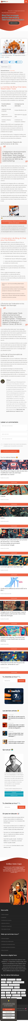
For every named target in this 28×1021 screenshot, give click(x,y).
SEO (6, 10)
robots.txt (8, 995)
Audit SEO (4, 917)
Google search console (19, 55)
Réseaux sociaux (16, 995)
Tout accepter (8, 1009)
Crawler (3, 496)
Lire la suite (14, 482)
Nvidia (3, 992)
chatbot (24, 258)
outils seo (14, 992)
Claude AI (9, 982)
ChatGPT (19, 979)
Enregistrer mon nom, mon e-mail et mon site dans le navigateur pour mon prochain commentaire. (15, 445)
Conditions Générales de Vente (8, 944)
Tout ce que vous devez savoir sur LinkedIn (13, 825)
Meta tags (17, 987)
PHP (19, 992)
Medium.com (14, 795)
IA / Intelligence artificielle (7, 987)
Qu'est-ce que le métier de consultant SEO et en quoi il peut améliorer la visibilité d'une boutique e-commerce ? (14, 819)
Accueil (3, 10)
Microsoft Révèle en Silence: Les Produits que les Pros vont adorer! (14, 222)
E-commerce (4, 984)
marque (20, 155)
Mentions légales (5, 938)
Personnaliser (8, 1015)
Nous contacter (5, 950)
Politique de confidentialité (7, 941)
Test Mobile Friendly (6, 929)
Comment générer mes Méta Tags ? (12, 567)
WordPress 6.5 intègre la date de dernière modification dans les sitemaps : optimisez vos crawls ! (14, 472)
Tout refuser (9, 1012)
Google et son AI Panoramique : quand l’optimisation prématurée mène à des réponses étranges (13, 613)
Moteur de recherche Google (19, 990)
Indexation (4, 109)
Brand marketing (11, 979)
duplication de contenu (18, 982)
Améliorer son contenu (6, 920)
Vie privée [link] (8, 1017)
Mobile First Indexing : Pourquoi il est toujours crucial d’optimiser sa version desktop (13, 639)
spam (8, 997)
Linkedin (14, 792)
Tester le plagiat (5, 914)
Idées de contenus (6, 923)
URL (5, 177)
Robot (3, 518)
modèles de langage (6, 990)
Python (23, 992)
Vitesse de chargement (7, 926)
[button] (4, 62)
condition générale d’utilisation (8, 947)
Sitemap (3, 997)
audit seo (4, 979)
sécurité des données (16, 997)
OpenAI (8, 992)
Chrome (3, 982)
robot (6, 272)
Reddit (3, 995)
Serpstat (23, 995)
